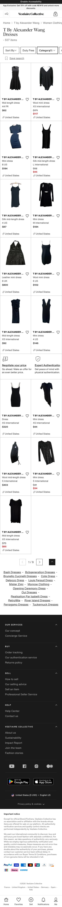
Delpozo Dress (15, 580)
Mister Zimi (16, 584)
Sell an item (12, 689)
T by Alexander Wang (26, 23)
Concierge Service (16, 636)
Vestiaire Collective (19, 727)
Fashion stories (14, 753)
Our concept (12, 631)
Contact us (11, 716)
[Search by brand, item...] (6, 14)
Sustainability (13, 738)
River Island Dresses (37, 600)
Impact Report (13, 743)
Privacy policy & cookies (29, 803)
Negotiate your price (14, 365)
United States (33, 887)
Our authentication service (21, 657)
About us (10, 733)
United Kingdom (18, 887)
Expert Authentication (48, 365)
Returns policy (13, 662)
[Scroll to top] (52, 562)
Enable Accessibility (31, 1)
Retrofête (14, 600)
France (7, 887)
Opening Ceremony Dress (29, 588)
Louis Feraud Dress (40, 580)
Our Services (14, 625)
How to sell (11, 679)
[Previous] (22, 562)
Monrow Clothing (38, 584)
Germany (45, 887)
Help (8, 705)
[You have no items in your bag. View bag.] (55, 14)
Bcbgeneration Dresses (40, 572)
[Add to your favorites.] (27, 99)
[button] (55, 14)
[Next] (39, 562)
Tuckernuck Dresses (45, 605)
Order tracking (14, 652)
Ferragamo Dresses (16, 605)
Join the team (13, 748)
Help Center (12, 711)
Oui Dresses (29, 592)
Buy (7, 646)
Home (6, 23)
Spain (53, 887)
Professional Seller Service (21, 694)
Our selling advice (16, 684)
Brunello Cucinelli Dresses (20, 576)
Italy (31, 889)
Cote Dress (48, 576)
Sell (8, 673)
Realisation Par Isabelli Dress (29, 596)
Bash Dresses (12, 572)
